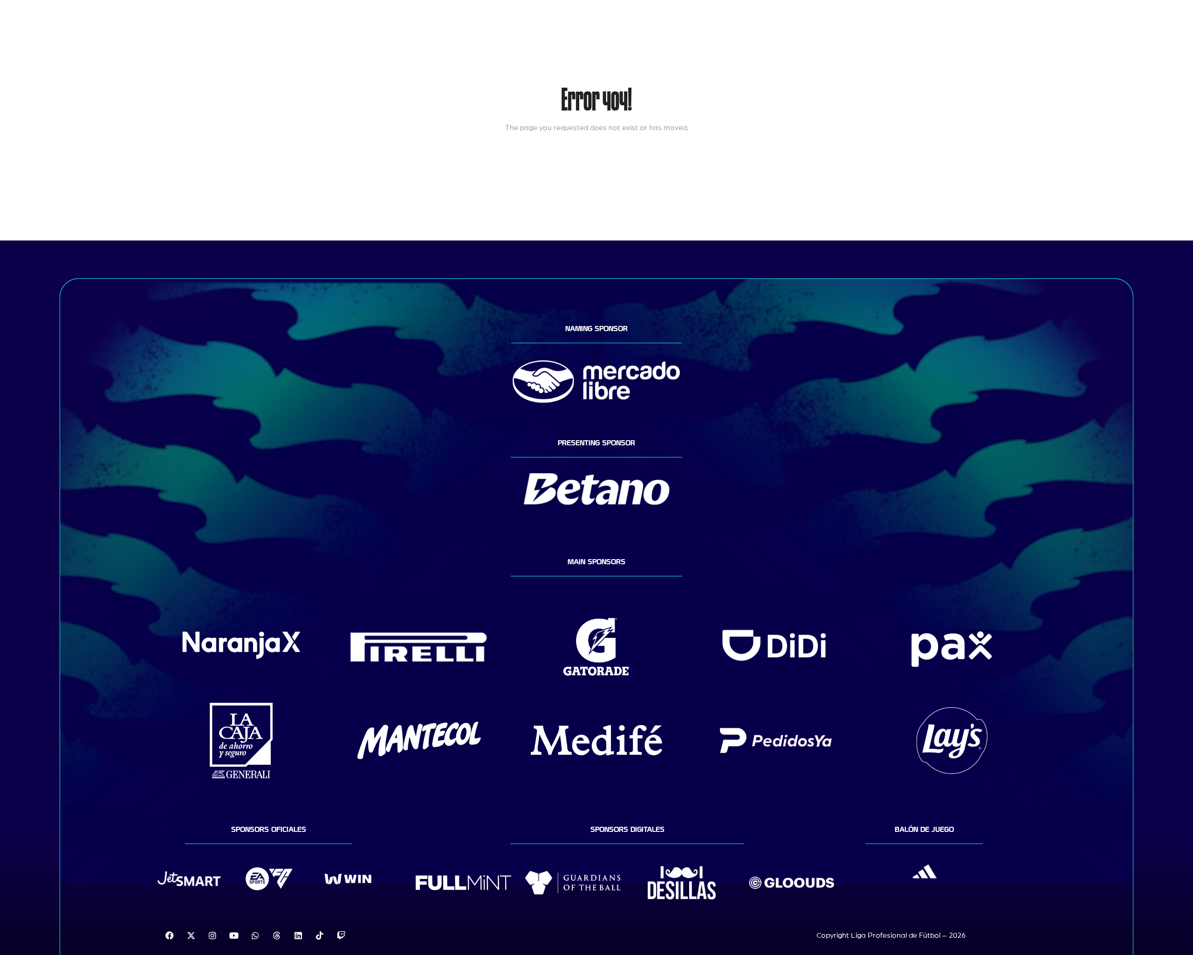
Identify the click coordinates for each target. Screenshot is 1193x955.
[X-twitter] (191, 935)
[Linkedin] (298, 935)
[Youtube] (234, 935)
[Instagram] (212, 935)
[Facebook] (169, 935)
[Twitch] (341, 935)
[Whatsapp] (255, 935)
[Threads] (276, 935)
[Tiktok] (319, 935)
